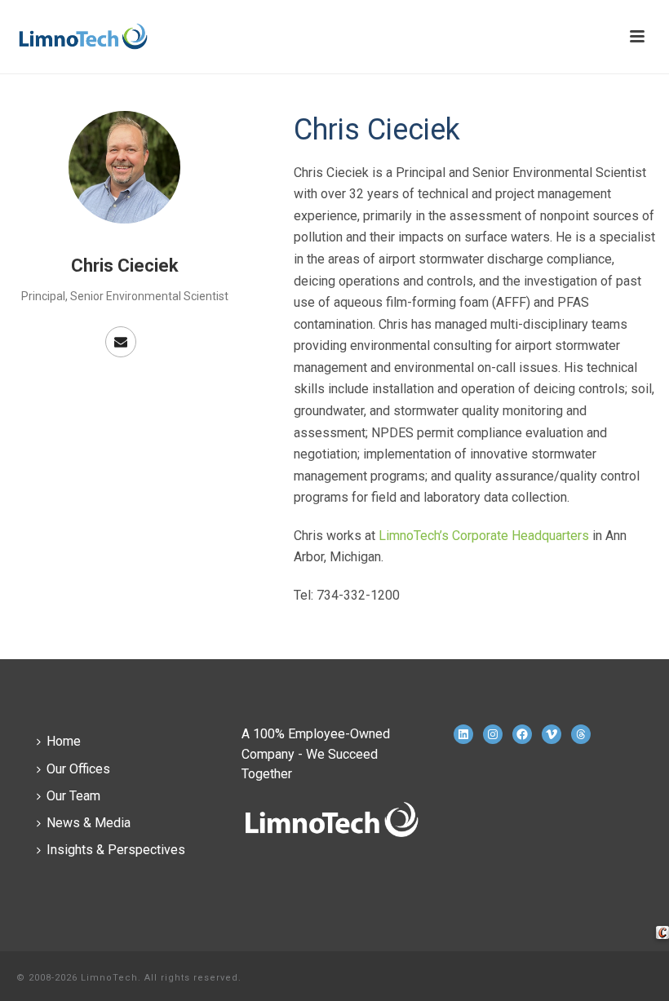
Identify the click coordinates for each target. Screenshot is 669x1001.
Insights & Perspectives (116, 849)
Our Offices (78, 769)
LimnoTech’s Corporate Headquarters (484, 535)
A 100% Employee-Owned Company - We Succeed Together (315, 753)
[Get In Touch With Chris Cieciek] (120, 341)
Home (64, 741)
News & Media (89, 822)
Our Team (73, 796)
